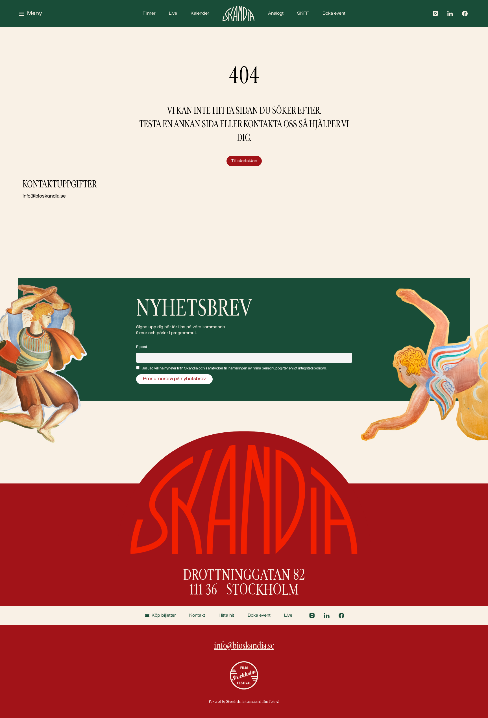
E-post (141, 347)
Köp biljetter (164, 616)
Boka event (334, 14)
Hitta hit (226, 616)
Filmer (149, 14)
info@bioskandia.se (44, 196)
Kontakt (197, 616)
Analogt (276, 14)
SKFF (303, 14)
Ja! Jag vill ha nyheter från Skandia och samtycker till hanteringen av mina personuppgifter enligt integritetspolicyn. (234, 368)
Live (173, 14)
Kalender (200, 14)
